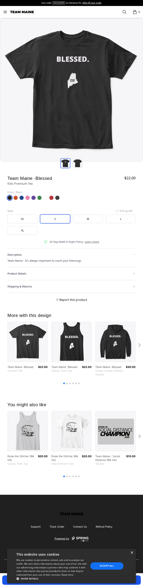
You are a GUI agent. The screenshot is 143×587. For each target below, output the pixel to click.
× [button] (131, 552)
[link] (27, 342)
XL (22, 230)
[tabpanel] (71, 90)
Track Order (57, 526)
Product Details (16, 273)
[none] (124, 211)
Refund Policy (104, 526)
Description (14, 254)
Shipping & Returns (19, 286)
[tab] (65, 163)
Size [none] (10, 211)
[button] (51, 578)
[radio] (22, 219)
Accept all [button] (107, 565)
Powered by (62, 538)
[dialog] (71, 566)
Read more (67, 574)
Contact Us (80, 526)
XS (22, 219)
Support (36, 526)
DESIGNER (58, 2)
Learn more (92, 242)
